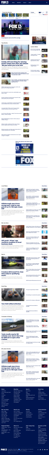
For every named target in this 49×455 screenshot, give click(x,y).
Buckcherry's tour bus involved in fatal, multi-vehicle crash (33, 366)
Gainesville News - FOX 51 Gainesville (5, 430)
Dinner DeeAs (4, 414)
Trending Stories (41, 414)
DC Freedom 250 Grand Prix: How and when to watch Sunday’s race (33, 379)
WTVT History (16, 431)
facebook (38, 450)
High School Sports (29, 399)
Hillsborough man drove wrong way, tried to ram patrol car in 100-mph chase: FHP (10, 87)
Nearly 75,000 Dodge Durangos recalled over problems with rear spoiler (32, 337)
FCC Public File (16, 434)
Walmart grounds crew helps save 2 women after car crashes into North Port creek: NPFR (11, 130)
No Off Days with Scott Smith (30, 396)
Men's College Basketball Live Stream (42, 437)
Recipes (39, 396)
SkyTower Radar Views (18, 390)
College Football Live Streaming (42, 431)
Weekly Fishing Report (30, 397)
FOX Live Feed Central (18, 418)
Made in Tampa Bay (5, 418)
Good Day (4, 286)
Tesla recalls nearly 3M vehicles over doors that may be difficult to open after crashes (12, 336)
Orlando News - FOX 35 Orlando (6, 428)
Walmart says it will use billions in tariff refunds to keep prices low (33, 332)
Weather (16, 389)
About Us (16, 425)
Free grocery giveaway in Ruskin (32, 289)
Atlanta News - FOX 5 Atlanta (5, 433)
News (2, 389)
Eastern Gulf (4, 17)
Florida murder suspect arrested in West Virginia (35, 71)
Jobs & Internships (17, 430)
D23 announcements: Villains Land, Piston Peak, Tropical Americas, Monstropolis (32, 237)
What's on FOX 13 (41, 417)
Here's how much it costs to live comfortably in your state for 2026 (11, 93)
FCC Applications (17, 436)
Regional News (5, 425)
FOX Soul (15, 417)
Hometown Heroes (42, 393)
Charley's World (41, 392)
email (47, 450)
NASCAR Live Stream (42, 434)
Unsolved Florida (4, 400)
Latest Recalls (28, 412)
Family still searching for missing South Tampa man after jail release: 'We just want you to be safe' (14, 63)
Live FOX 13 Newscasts (18, 412)
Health (2, 396)
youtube (45, 450)
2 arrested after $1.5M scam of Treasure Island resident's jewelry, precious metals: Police (10, 109)
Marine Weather (17, 395)
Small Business (29, 417)
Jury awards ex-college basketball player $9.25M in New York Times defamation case (32, 264)
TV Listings (16, 428)
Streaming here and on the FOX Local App (10, 37)
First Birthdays (41, 398)
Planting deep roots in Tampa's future (35, 65)
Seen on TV (3, 402)
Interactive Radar (17, 392)
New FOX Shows (19, 155)
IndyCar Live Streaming (42, 435)
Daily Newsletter (4, 405)
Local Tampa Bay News (6, 392)
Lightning (27, 393)
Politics (2, 398)
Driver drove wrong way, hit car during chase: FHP (35, 50)
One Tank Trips (4, 415)
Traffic (39, 390)
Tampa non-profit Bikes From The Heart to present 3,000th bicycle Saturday (32, 249)
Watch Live (17, 409)
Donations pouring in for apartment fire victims (35, 60)
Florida (2, 393)
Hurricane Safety (17, 398)
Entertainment (42, 409)
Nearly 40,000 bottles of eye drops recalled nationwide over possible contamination (32, 320)
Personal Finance (29, 414)
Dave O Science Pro (42, 399)
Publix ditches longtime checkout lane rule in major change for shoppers (11, 135)
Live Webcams (16, 393)
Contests (40, 418)
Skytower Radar (11, 17)
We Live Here (4, 223)
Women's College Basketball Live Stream (42, 440)
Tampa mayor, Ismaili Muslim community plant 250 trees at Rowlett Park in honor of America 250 (11, 103)
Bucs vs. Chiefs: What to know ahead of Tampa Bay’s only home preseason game (33, 270)
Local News (4, 186)
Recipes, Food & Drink (5, 419)
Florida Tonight (4, 412)
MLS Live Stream (41, 443)
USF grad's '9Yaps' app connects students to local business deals (11, 242)
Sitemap (3, 406)
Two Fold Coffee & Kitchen (11, 304)
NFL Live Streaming (42, 428)
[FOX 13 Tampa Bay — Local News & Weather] (5, 2)
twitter (40, 450)
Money (28, 409)
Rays (27, 392)
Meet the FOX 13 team (18, 427)
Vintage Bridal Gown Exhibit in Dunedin (32, 306)
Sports (3, 254)
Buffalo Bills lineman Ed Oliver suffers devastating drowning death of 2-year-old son (33, 258)
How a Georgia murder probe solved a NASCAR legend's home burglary (33, 276)
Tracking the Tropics (18, 399)
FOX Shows (40, 415)
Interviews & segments (30, 430)
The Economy (28, 415)
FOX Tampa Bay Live (18, 421)
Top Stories (3, 390)
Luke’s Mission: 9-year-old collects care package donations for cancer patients (33, 227)
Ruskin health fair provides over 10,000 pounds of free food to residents (33, 210)
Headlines (40, 411)
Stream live (28, 428)
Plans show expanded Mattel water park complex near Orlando (32, 232)
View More (44, 186)
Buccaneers (28, 390)
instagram (43, 450)
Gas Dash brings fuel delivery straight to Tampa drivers (33, 343)
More (30, 2)
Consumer (3, 395)
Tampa (32, 12)
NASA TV (15, 419)
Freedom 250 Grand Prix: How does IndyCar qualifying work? (12, 273)
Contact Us (16, 437)
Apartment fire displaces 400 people (33, 300)
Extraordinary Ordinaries (43, 395)
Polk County (25, 17)
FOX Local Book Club (42, 412)
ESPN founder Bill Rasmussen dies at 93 (33, 280)
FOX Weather (16, 402)
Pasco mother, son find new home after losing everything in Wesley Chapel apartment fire (20, 80)
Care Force (3, 422)
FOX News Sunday (5, 403)
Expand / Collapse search (47, 3)
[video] (45, 50)
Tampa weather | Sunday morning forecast (35, 55)
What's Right (3, 411)
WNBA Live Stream (42, 442)
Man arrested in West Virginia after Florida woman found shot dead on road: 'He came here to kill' (20, 73)
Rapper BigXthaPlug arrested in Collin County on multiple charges (10, 119)
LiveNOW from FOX (17, 414)
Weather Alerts (16, 396)
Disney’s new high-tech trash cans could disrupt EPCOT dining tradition (33, 243)
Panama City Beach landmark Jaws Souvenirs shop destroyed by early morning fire (10, 98)
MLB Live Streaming (42, 432)
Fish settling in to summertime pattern (33, 294)
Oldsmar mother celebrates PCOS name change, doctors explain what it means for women (10, 125)
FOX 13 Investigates (5, 399)
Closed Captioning (17, 433)
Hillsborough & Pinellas (18, 18)
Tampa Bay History (5, 421)
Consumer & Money (6, 316)
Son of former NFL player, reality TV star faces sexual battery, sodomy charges (11, 114)
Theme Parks (4, 417)
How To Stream (17, 411)
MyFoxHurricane (17, 400)
